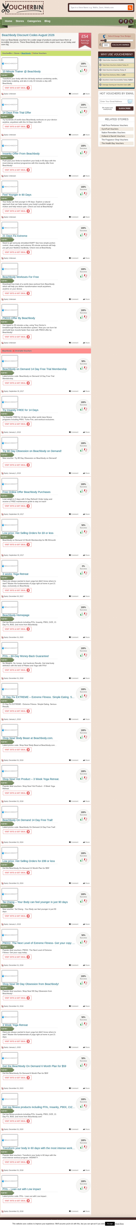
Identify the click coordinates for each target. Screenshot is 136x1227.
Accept (110, 1224)
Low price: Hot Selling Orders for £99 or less (29, 861)
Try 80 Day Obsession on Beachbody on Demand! (32, 451)
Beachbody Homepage (16, 615)
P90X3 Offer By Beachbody (19, 318)
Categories (34, 21)
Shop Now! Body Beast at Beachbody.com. (28, 738)
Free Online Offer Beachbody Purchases (26, 492)
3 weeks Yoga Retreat (15, 574)
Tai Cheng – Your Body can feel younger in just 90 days (35, 902)
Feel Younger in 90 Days (17, 194)
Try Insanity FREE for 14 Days (20, 410)
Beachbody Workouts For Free (21, 276)
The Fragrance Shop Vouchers (115, 140)
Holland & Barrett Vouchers (113, 136)
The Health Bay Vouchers (113, 143)
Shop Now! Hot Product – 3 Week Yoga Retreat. (31, 779)
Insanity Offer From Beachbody (21, 153)
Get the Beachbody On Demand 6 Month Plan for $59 (34, 1066)
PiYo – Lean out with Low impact (22, 1189)
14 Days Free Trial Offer (17, 112)
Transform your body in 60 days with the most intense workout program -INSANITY (52, 1148)
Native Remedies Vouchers (113, 132)
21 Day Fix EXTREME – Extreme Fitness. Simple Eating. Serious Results (46, 697)
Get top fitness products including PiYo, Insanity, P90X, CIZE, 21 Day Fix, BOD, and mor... (56, 1107)
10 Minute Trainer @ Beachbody (22, 71)
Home (8, 21)
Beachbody (26, 53)
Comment (74, 94)
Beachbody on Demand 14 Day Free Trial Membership (35, 369)
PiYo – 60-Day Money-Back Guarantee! (26, 656)
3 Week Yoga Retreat (15, 1025)
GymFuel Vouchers (110, 129)
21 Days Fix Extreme (15, 235)
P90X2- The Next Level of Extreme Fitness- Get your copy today (41, 943)
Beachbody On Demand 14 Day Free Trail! (28, 820)
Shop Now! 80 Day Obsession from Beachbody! (31, 984)
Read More (119, 1224)
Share (87, 94)
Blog (47, 21)
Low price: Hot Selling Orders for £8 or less (28, 533)
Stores (20, 21)
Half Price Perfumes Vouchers (115, 125)
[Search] (130, 7)
